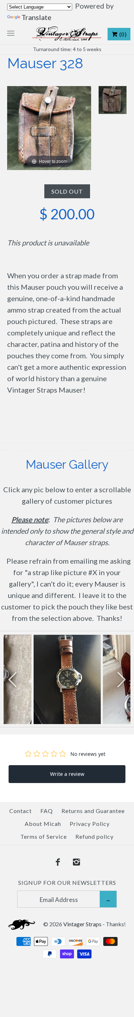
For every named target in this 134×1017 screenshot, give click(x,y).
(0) (122, 34)
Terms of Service (43, 836)
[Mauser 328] (112, 100)
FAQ (46, 810)
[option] (67, 679)
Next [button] (121, 679)
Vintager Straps (82, 924)
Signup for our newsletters (67, 882)
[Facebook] (57, 862)
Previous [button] (12, 679)
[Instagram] (76, 862)
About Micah (43, 823)
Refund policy (94, 836)
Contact (20, 810)
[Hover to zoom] (49, 127)
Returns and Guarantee (93, 810)
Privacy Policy (90, 823)
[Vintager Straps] (67, 33)
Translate (36, 17)
